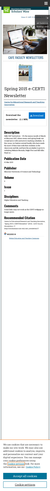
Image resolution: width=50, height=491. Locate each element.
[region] (25, 465)
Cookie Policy (33, 467)
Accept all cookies (25, 476)
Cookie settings (16, 463)
